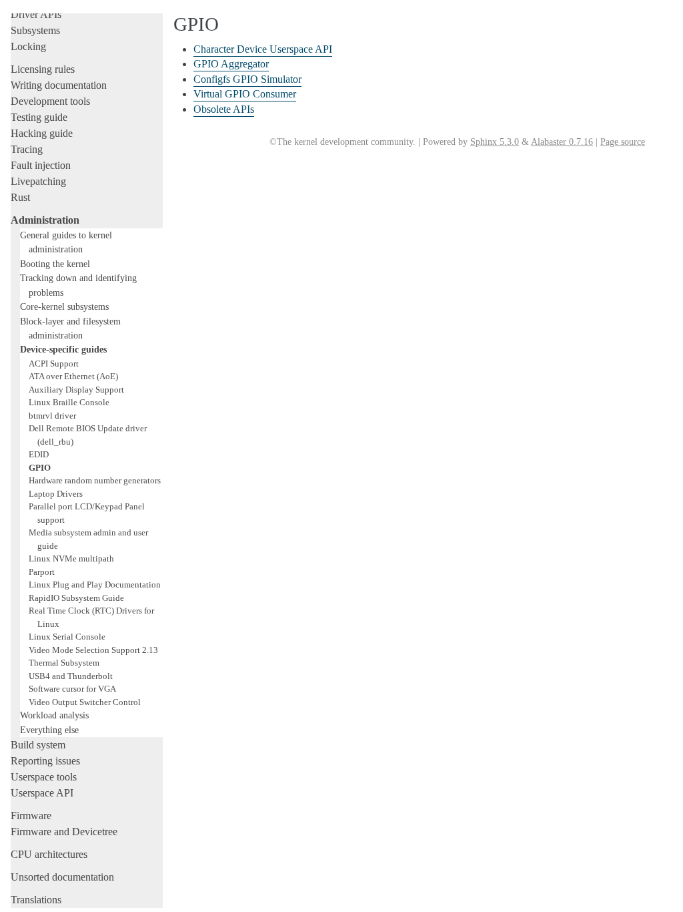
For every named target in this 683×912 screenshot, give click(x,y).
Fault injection (41, 165)
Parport (42, 572)
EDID (39, 454)
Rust (20, 197)
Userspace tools (44, 776)
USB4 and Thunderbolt (71, 676)
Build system (38, 744)
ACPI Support (54, 364)
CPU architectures (49, 854)
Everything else (49, 729)
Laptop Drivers (56, 494)
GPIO (40, 468)
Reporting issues (45, 760)
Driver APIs (36, 14)
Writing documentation (59, 85)
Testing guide (39, 117)
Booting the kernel (55, 263)
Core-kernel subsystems (64, 306)
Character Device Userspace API (262, 49)
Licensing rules (43, 69)
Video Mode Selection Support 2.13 (93, 650)
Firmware (31, 815)
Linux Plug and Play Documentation (95, 585)
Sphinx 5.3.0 (494, 142)
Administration (45, 220)
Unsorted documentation (62, 877)
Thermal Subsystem (64, 663)
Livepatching (38, 181)
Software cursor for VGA (72, 689)
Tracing (27, 149)
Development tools (50, 101)
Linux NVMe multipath (71, 558)
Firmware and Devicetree (64, 831)
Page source (622, 142)
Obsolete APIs (223, 109)
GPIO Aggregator (231, 63)
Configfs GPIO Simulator (247, 79)
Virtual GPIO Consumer (244, 93)
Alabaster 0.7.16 (562, 142)
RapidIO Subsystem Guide (76, 598)
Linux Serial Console (67, 637)
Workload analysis (54, 715)
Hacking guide (42, 133)
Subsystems (35, 30)
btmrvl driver (52, 416)
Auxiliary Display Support (76, 390)
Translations (36, 899)
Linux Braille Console (69, 402)
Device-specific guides (63, 349)
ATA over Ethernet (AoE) (73, 376)
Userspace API (42, 793)
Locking (28, 46)
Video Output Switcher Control (85, 702)
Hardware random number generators (95, 480)
